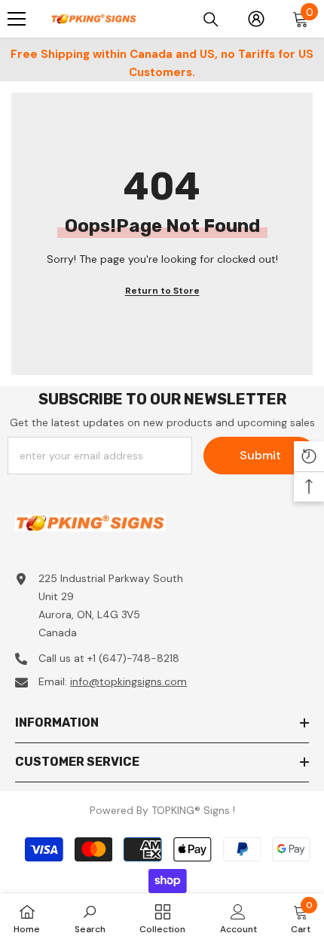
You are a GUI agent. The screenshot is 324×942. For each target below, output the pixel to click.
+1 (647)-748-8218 (133, 658)
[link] (90, 918)
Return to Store (162, 291)
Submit (260, 455)
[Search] (211, 20)
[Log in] (256, 19)
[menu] (17, 19)
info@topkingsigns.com (128, 681)
